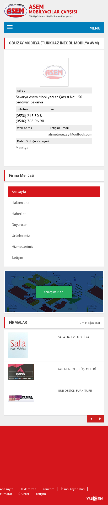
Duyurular (19, 224)
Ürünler (23, 494)
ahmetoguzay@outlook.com (70, 134)
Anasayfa (19, 191)
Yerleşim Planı (54, 292)
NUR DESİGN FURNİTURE (75, 390)
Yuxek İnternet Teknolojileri (97, 498)
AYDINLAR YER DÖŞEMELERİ (77, 369)
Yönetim (49, 489)
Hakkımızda (20, 202)
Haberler (19, 213)
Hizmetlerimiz (23, 246)
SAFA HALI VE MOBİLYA (73, 337)
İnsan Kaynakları (73, 489)
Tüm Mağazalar (89, 323)
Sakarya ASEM (46, 10)
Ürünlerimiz (21, 235)
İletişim (17, 257)
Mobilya (22, 147)
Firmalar (6, 494)
